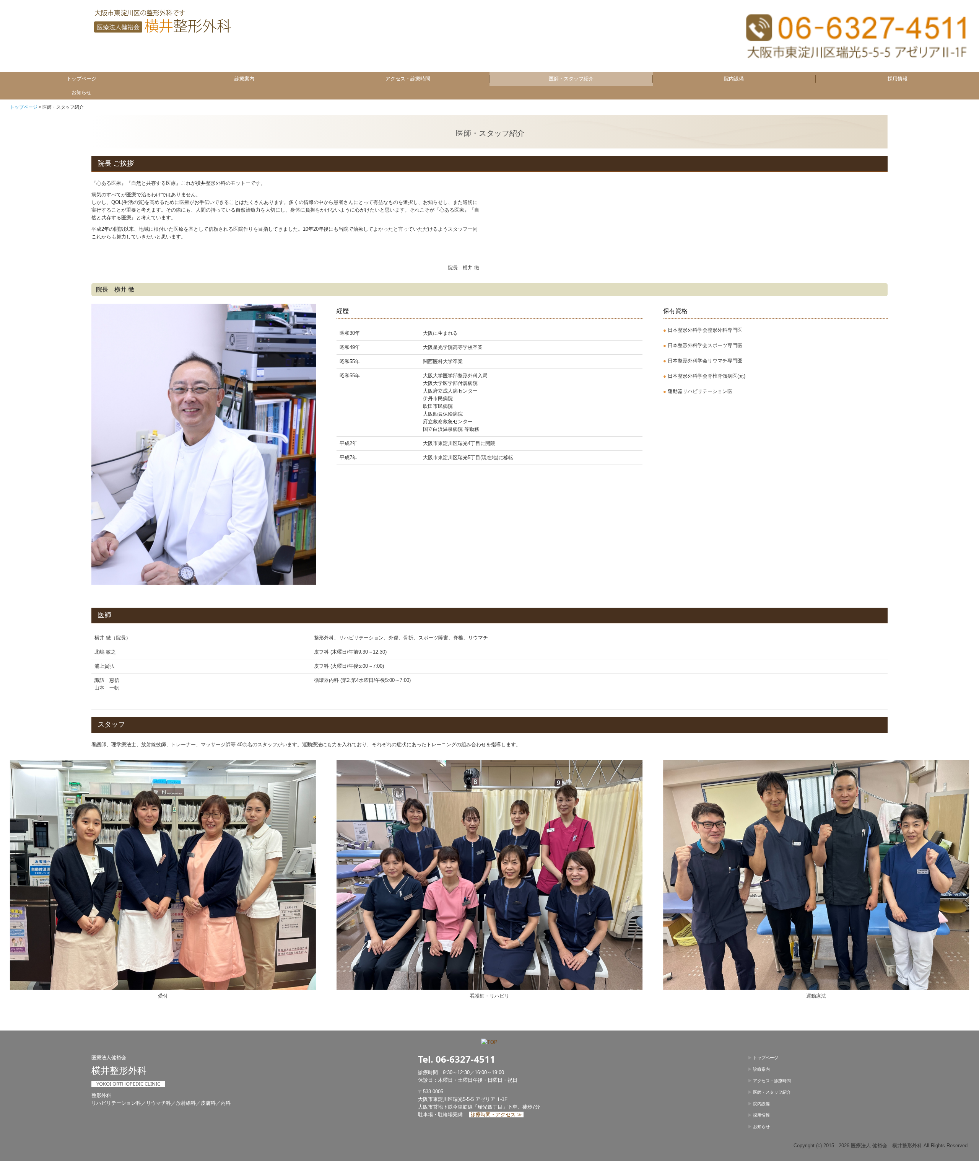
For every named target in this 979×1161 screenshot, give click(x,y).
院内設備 (734, 79)
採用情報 (897, 79)
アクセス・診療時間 (407, 79)
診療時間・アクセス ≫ (496, 1114)
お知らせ (81, 92)
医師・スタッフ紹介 (571, 79)
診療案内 (244, 79)
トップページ (81, 79)
